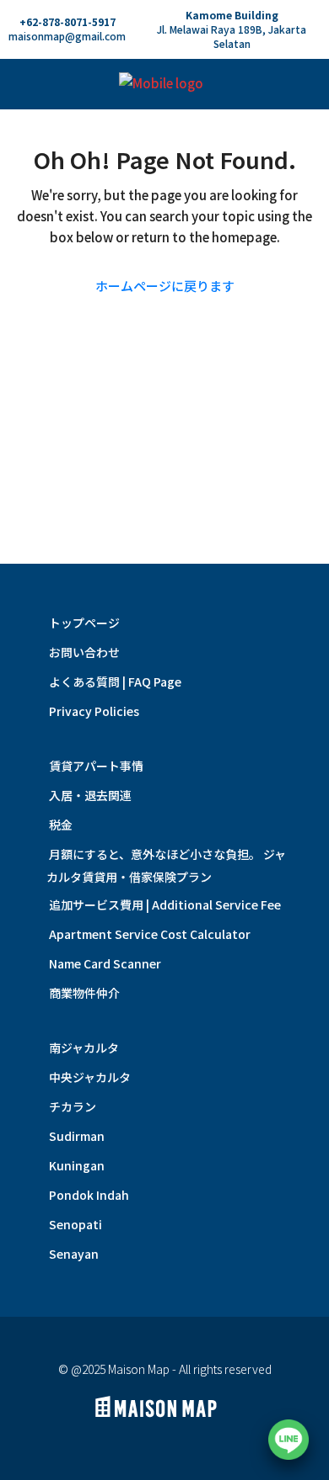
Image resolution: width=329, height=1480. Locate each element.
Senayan (74, 1253)
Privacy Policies (94, 711)
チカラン (72, 1106)
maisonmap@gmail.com (67, 36)
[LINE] (288, 1439)
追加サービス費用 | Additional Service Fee (165, 904)
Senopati (75, 1224)
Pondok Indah (89, 1194)
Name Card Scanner (105, 963)
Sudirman (77, 1135)
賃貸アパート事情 (96, 765)
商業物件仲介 (84, 992)
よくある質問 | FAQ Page (115, 681)
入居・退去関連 (90, 795)
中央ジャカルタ (90, 1077)
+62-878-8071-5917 (67, 21)
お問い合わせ (84, 652)
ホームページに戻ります (165, 285)
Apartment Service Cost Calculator (150, 934)
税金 (61, 824)
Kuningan (77, 1165)
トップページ (84, 622)
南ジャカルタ (84, 1047)
